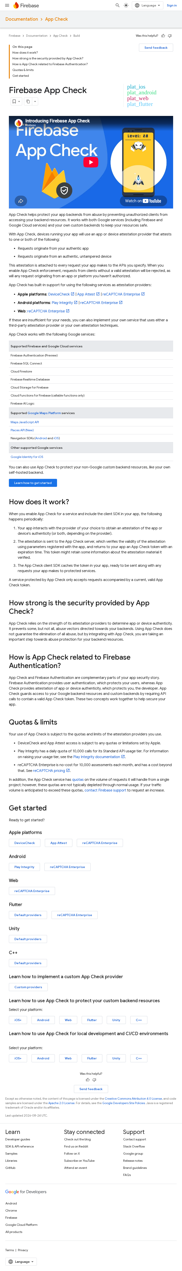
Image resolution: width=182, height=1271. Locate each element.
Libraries (11, 1161)
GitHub (10, 1168)
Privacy (23, 1250)
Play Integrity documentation (96, 757)
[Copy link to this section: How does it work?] (73, 502)
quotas (78, 779)
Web (68, 1020)
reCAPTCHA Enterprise (121, 294)
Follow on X (72, 1154)
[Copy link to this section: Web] (22, 880)
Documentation (21, 19)
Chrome (11, 1210)
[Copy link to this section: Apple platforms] (46, 832)
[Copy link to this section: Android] (30, 856)
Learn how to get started (33, 483)
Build (76, 36)
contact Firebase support (105, 790)
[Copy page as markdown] (28, 101)
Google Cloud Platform (21, 1225)
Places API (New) (22, 430)
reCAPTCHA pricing (49, 771)
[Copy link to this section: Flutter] (26, 904)
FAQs (127, 1175)
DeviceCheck (59, 294)
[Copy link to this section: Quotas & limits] (61, 722)
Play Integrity (62, 303)
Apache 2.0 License (61, 1103)
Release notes (132, 1161)
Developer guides (17, 1139)
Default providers (28, 915)
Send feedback (156, 48)
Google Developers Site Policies (123, 1103)
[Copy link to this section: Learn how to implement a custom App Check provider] (127, 977)
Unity (116, 1020)
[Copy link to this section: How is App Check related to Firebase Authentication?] (65, 666)
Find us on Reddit (76, 1146)
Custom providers (28, 987)
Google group (133, 1154)
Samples (11, 1154)
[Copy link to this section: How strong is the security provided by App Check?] (38, 612)
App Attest (86, 294)
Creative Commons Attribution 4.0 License (133, 1099)
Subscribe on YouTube (79, 1161)
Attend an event (75, 1168)
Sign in (172, 5)
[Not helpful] (169, 35)
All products (13, 1232)
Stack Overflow (134, 1146)
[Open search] (117, 5)
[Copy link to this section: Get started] (51, 808)
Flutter (92, 1020)
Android (41, 438)
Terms (9, 1250)
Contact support (134, 1139)
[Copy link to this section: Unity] (24, 928)
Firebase (14, 36)
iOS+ (18, 1020)
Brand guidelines (135, 1168)
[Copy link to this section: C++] (22, 952)
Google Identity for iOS (27, 457)
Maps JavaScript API (25, 422)
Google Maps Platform (44, 413)
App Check (56, 19)
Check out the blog (77, 1139)
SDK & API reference (19, 1146)
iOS (56, 438)
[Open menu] (7, 5)
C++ (139, 1020)
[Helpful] (163, 35)
